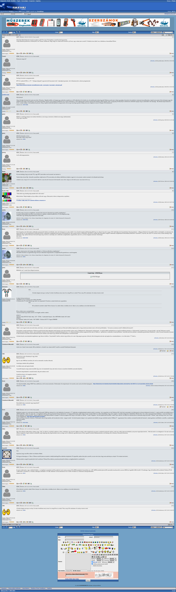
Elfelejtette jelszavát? (170, 14)
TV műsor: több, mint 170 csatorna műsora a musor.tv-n (30, 200)
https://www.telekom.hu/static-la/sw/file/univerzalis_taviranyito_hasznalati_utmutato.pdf (39, 85)
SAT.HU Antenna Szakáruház (88, 531)
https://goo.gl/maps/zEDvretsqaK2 (36, 416)
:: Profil (8, 1)
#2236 (26, 104)
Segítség (49, 588)
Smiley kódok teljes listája (72, 579)
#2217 (24, 473)
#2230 (26, 237)
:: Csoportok (31, 1)
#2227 (24, 256)
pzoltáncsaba (5, 94)
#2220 (24, 404)
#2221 (26, 422)
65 (172, 11)
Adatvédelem (25, 588)
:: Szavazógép (24, 1)
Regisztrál (3, 1)
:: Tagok (18, 1)
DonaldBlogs (40, 11)
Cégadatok (4, 588)
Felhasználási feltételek (14, 588)
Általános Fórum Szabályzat (38, 588)
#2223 (24, 376)
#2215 (24, 491)
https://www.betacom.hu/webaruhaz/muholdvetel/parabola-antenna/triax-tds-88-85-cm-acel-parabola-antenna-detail (123, 383)
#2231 (26, 219)
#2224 (24, 510)
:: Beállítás (13, 1)
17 (174, 11)
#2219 (24, 422)
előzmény (153, 60)
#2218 (24, 434)
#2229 (24, 219)
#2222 (24, 385)
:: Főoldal (172, 1)
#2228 (24, 237)
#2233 (24, 139)
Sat (19, 35)
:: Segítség (37, 1)
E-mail (174, 590)
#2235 (24, 104)
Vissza (168, 1)
